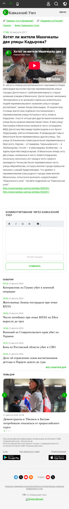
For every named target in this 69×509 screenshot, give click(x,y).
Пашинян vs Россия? (51, 20)
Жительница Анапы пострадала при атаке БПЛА (30, 304)
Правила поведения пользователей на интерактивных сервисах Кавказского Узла (34, 487)
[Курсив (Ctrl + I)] (16, 224)
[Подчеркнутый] (22, 224)
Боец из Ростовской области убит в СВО (29, 347)
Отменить (35, 266)
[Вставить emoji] (37, 224)
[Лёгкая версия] (17, 4)
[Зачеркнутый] (29, 224)
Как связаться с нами (29, 451)
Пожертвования (58, 451)
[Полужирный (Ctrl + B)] (9, 224)
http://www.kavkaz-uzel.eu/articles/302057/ (26, 192)
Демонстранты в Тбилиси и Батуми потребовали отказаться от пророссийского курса (31, 423)
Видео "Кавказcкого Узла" (27, 25)
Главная (7, 25)
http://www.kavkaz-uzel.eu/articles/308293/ (26, 188)
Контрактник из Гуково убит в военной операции (28, 289)
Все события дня (56, 367)
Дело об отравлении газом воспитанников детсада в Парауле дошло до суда (30, 360)
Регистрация (35, 257)
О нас (5, 451)
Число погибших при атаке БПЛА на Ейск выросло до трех (30, 319)
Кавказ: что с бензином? (19, 20)
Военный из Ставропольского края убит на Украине (31, 334)
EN (10, 3)
